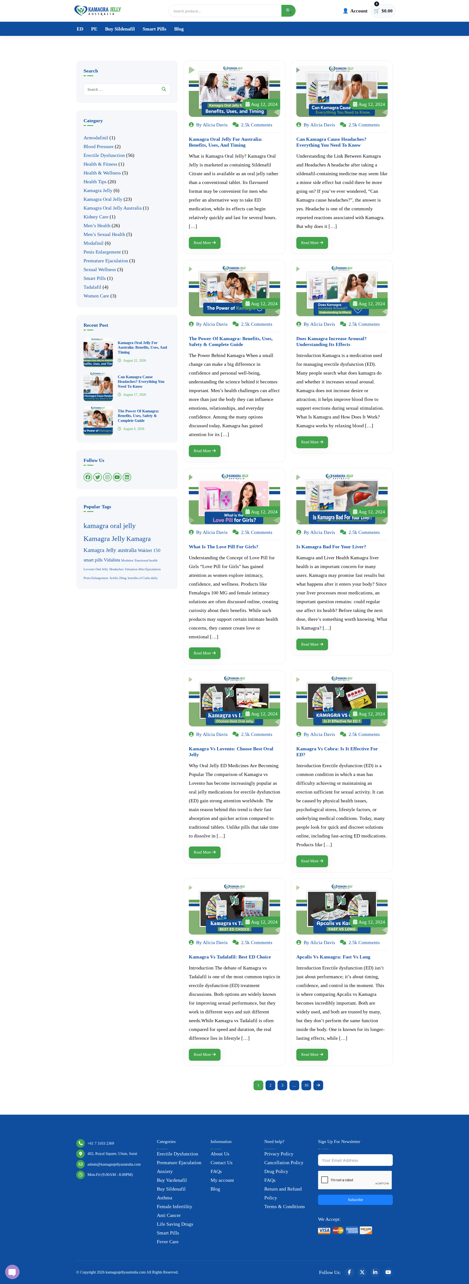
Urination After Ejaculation (143, 569)
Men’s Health (97, 225)
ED (80, 28)
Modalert (127, 560)
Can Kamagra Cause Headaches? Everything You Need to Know (141, 381)
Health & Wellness (102, 172)
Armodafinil (96, 137)
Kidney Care (96, 216)
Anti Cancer (169, 1215)
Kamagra (138, 538)
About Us (220, 1153)
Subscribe (355, 1200)
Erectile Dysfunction (104, 155)
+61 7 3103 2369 (100, 1143)
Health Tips (95, 181)
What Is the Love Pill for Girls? (223, 546)
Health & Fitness (100, 164)
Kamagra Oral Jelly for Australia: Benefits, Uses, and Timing (142, 347)
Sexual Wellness (100, 269)
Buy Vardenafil (172, 1180)
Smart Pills (154, 28)
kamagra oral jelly (110, 526)
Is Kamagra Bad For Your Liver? (331, 546)
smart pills (93, 559)
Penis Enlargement (102, 252)
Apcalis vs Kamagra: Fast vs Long (333, 956)
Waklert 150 (149, 550)
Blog (179, 28)
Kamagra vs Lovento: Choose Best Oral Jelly (231, 751)
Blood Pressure (99, 146)
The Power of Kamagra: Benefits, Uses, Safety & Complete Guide (138, 415)
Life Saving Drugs (175, 1224)
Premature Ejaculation (106, 260)
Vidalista (112, 559)
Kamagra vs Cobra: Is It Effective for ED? (337, 751)
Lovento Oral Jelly (96, 569)
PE (94, 28)
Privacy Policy (278, 1153)
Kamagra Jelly (98, 190)
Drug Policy (276, 1171)
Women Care (96, 295)
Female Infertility (174, 1206)
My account (222, 1180)
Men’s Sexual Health (104, 234)
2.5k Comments (256, 124)
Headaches (116, 569)
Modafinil (94, 243)
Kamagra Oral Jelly (103, 199)
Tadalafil (92, 287)
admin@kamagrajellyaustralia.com (114, 1164)
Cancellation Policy (283, 1162)
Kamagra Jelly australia (110, 550)
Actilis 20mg (118, 578)
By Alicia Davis (211, 124)
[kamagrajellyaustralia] (97, 10)
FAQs (216, 1171)
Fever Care (168, 1241)
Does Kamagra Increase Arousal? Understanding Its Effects (331, 341)
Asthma (164, 1197)
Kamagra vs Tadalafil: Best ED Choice (230, 956)
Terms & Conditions (284, 1206)
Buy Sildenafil (120, 28)
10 (306, 1085)
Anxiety (165, 1171)
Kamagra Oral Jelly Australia (113, 208)
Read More (202, 243)
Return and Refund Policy (283, 1193)
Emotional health (146, 560)
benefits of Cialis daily (143, 578)
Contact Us (222, 1162)
